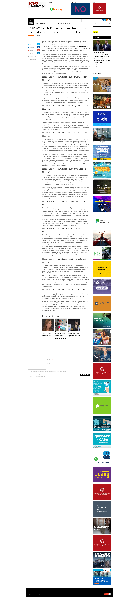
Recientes (96, 37)
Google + (31, 50)
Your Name (49, 359)
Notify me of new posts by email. (37, 376)
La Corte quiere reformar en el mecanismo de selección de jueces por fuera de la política (67, 23)
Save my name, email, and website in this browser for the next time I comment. (48, 371)
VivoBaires (37, 5)
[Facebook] (103, 20)
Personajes (58, 20)
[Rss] (107, 20)
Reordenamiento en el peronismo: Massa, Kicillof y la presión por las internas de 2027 (101, 54)
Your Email (49, 364)
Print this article (33, 59)
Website (49, 368)
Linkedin (31, 53)
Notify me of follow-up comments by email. (40, 374)
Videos (85, 20)
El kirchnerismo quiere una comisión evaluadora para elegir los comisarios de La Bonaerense (74, 334)
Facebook (32, 47)
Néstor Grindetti (77, 48)
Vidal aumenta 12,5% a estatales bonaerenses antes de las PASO (47, 333)
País (43, 20)
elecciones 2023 (83, 46)
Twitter (31, 44)
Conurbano (30, 35)
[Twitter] (105, 20)
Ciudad (37, 20)
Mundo (66, 20)
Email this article (33, 56)
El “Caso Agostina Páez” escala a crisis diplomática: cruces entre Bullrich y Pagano (101, 60)
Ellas (72, 20)
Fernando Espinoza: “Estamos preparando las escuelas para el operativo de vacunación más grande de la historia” (61, 335)
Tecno (78, 20)
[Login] (110, 20)
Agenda (50, 20)
